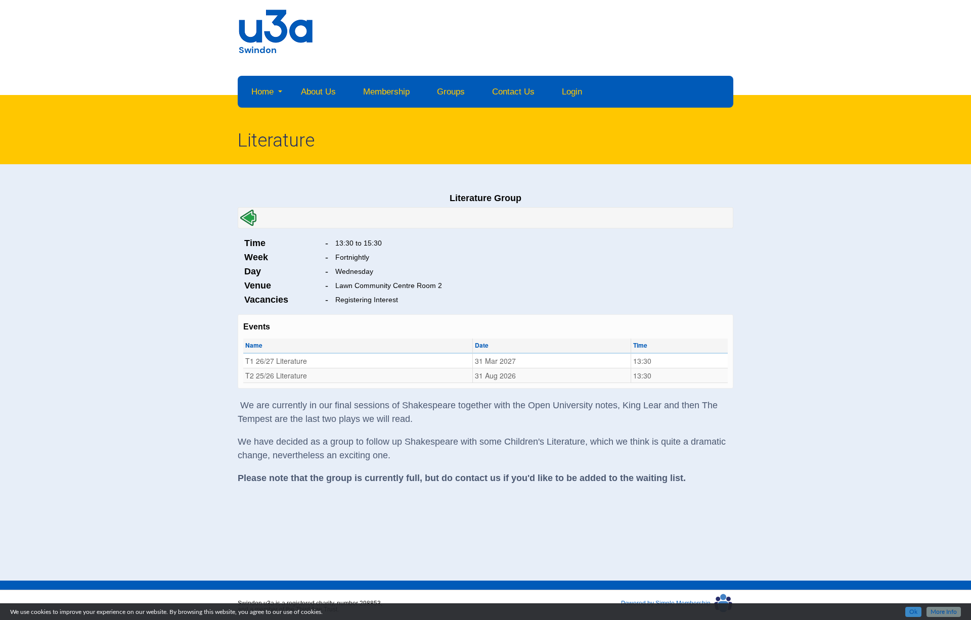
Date (482, 345)
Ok (913, 612)
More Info (944, 612)
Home (262, 92)
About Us (318, 92)
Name (253, 345)
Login (572, 92)
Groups (451, 92)
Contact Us (513, 92)
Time (640, 345)
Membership (386, 92)
